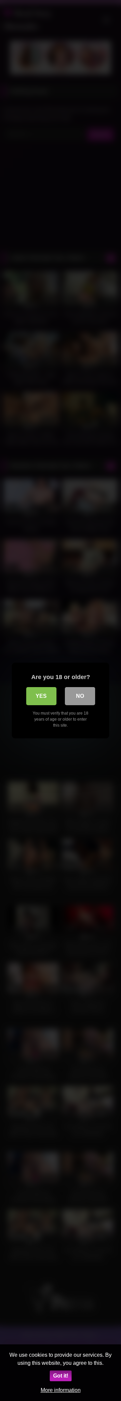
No (80, 696)
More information (61, 1390)
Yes (41, 696)
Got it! (60, 1376)
